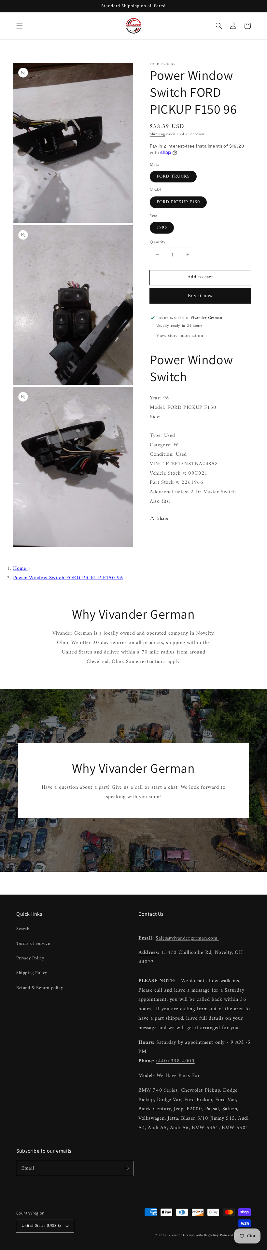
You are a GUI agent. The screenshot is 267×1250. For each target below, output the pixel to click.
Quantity (157, 242)
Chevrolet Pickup (200, 1090)
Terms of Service (33, 944)
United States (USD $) (41, 1225)
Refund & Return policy (39, 988)
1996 (162, 227)
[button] (19, 26)
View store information (179, 336)
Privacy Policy (30, 958)
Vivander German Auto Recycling (193, 1235)
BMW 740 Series (157, 1090)
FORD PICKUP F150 (178, 202)
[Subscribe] (126, 1168)
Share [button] (162, 518)
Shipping (157, 134)
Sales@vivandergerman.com (187, 938)
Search (23, 929)
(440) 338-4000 (175, 1061)
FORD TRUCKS (173, 176)
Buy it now (200, 296)
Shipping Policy (31, 973)
